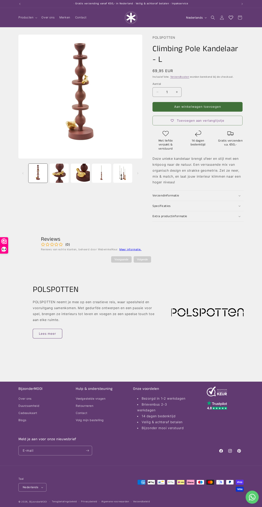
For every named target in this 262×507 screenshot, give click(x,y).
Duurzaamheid (28, 405)
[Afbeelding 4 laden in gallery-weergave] (101, 173)
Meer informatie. (130, 249)
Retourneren (85, 405)
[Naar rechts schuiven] (137, 173)
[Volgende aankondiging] (242, 4)
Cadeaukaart (27, 412)
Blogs (22, 420)
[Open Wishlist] (230, 17)
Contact (81, 412)
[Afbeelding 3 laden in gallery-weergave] (80, 173)
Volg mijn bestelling (90, 420)
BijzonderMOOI (38, 501)
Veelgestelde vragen (90, 398)
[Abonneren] (87, 450)
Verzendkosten (179, 76)
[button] (27, 17)
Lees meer (47, 334)
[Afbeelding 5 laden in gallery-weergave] (122, 173)
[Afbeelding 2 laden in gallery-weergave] (59, 173)
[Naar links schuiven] (22, 173)
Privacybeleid (89, 501)
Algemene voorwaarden (115, 501)
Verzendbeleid (141, 501)
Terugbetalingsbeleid (64, 501)
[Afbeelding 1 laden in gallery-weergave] (37, 173)
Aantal (156, 83)
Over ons (25, 398)
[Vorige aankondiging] (19, 4)
